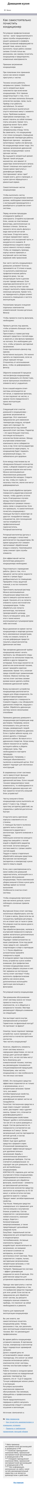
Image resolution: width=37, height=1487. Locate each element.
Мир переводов (12, 1419)
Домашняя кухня (18, 3)
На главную (18, 1483)
